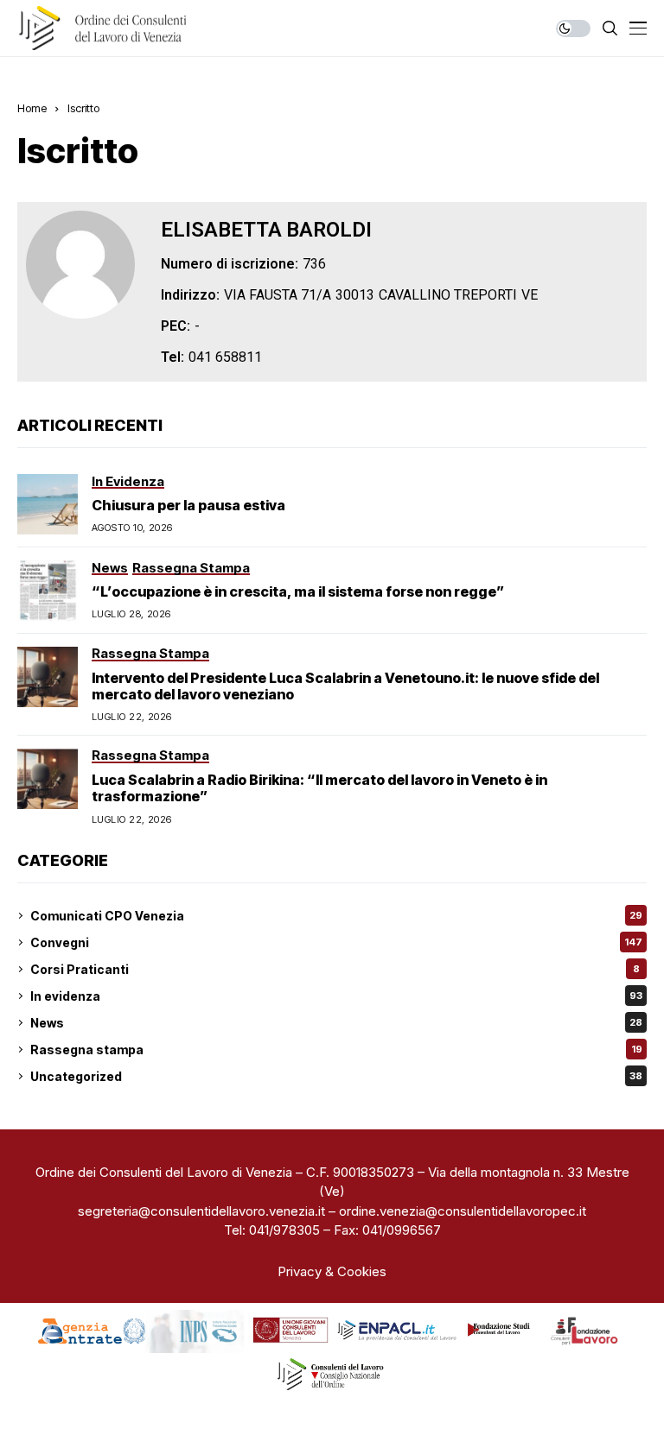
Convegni (336, 942)
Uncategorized (336, 1076)
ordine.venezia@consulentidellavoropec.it (462, 1211)
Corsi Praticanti (335, 969)
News (336, 1022)
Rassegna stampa (336, 1049)
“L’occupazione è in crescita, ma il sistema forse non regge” (298, 591)
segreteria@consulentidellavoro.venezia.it (201, 1211)
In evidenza (336, 996)
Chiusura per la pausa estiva (188, 505)
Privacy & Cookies (332, 1271)
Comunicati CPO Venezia (336, 915)
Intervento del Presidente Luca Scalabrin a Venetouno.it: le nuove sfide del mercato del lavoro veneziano (345, 686)
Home (32, 108)
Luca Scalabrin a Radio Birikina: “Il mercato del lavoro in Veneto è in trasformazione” (319, 788)
